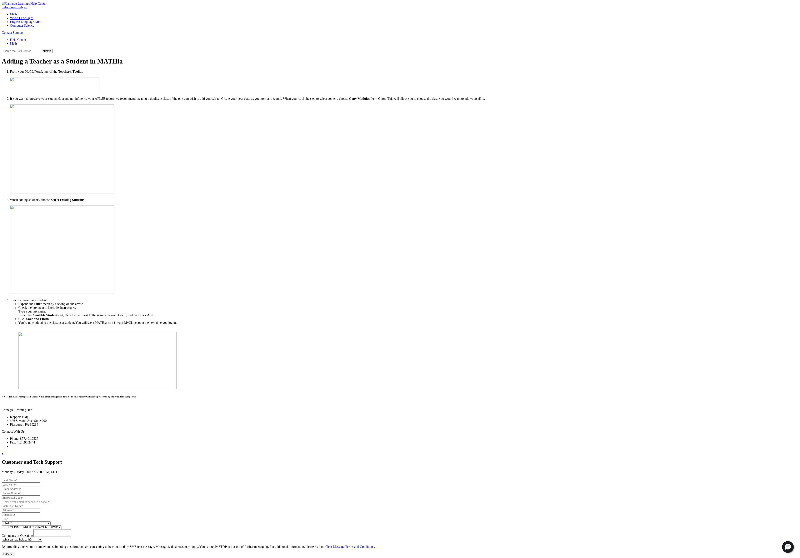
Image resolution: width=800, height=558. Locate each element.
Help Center (18, 39)
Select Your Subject (14, 7)
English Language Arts (25, 22)
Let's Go (8, 554)
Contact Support (12, 32)
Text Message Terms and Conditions (350, 546)
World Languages (21, 18)
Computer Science (22, 25)
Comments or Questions (17, 535)
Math (13, 14)
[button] (788, 547)
